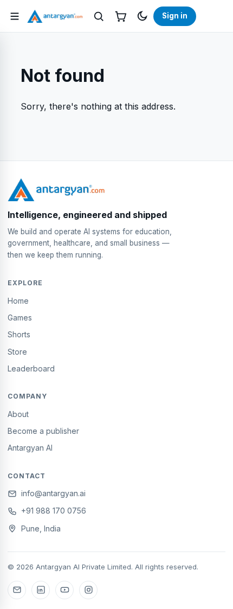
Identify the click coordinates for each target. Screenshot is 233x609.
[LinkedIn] (40, 590)
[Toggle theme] (142, 16)
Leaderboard (31, 368)
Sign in (174, 15)
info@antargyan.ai (53, 493)
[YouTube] (64, 590)
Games (20, 317)
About (18, 414)
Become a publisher (43, 430)
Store (17, 351)
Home (18, 300)
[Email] (17, 590)
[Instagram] (88, 590)
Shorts (19, 334)
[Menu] (14, 16)
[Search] (98, 16)
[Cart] (120, 16)
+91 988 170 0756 (53, 510)
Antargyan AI (30, 447)
